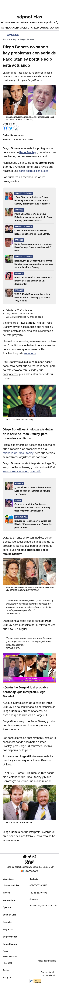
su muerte (30, 353)
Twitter (6, 970)
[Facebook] (5, 128)
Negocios (7, 929)
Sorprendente (10, 937)
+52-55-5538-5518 (38, 885)
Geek (5, 951)
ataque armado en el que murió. (22, 471)
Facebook (7, 963)
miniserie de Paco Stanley (18, 452)
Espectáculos (10, 944)
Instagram (7, 977)
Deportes (7, 922)
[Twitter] (11, 128)
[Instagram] (34, 856)
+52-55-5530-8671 (38, 893)
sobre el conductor (33, 170)
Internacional (36, 22)
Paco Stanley (9, 39)
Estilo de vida (9, 915)
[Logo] (29, 17)
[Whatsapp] (16, 128)
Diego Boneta (27, 39)
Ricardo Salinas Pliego (15, 28)
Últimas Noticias (11, 22)
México (24, 22)
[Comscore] (29, 871)
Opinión (48, 22)
